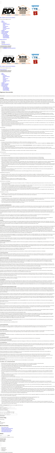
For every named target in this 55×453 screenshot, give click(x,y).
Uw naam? (2, 406)
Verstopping (5, 23)
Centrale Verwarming (6, 28)
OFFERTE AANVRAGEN (5, 31)
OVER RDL (3, 30)
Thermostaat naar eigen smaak (6, 431)
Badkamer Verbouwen (6, 24)
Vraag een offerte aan (3, 39)
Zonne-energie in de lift (4, 427)
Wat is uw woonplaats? (3, 407)
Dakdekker (4, 27)
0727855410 (3, 42)
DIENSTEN (3, 74)
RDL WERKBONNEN (6, 35)
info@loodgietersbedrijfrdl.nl (5, 44)
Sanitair (4, 25)
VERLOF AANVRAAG (6, 37)
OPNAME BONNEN (6, 36)
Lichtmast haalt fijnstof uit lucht (6, 429)
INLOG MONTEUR (4, 33)
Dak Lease (4, 29)
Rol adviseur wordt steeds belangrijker (7, 428)
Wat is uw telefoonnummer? (4, 408)
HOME (2, 73)
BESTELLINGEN (5, 34)
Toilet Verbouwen (5, 26)
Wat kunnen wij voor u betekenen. (5, 414)
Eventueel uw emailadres (4, 409)
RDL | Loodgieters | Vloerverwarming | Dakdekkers (7, 17)
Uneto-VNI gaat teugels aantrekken (6, 430)
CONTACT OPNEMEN (4, 32)
